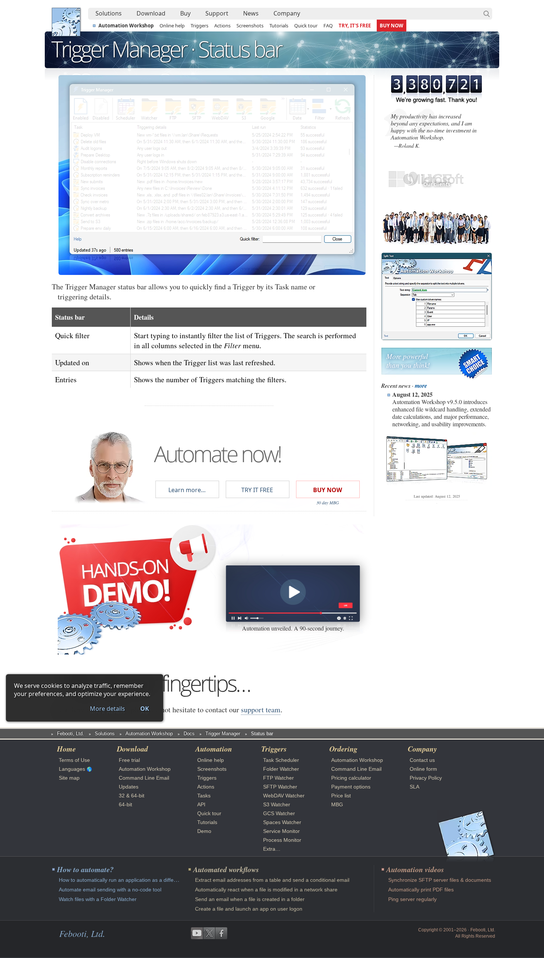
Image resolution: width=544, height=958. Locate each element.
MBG (337, 804)
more (421, 385)
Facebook (221, 933)
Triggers (199, 25)
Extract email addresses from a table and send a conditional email (272, 880)
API (201, 804)
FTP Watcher (278, 778)
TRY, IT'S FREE (355, 25)
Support (216, 13)
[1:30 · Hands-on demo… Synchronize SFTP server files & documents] (293, 593)
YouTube (197, 933)
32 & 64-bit (131, 796)
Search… (486, 13)
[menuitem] (108, 14)
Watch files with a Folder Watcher (98, 899)
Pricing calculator (351, 778)
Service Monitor (281, 831)
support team (261, 710)
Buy (185, 13)
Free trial (129, 760)
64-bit (125, 804)
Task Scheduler (281, 760)
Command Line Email (144, 778)
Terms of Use (74, 760)
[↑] (212, 101)
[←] (113, 175)
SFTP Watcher (280, 787)
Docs (189, 733)
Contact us (422, 760)
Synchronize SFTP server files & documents (439, 880)
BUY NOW (391, 25)
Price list (341, 796)
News (251, 13)
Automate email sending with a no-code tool (110, 890)
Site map (69, 778)
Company (286, 13)
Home (66, 748)
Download (151, 13)
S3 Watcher (276, 804)
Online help (172, 25)
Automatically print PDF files (421, 890)
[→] (310, 175)
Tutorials (278, 25)
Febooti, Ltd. (66, 22)
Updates (128, 787)
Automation (213, 748)
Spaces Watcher (282, 822)
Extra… (272, 849)
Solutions (108, 13)
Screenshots (249, 25)
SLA (414, 787)
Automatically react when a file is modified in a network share (266, 890)
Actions (222, 25)
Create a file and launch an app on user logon (248, 909)
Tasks (204, 796)
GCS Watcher (279, 813)
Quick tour (306, 25)
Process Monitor (282, 840)
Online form (423, 769)
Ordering (343, 748)
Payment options (350, 787)
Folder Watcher (281, 769)
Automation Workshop (126, 25)
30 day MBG (327, 502)
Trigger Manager (222, 733)
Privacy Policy (426, 778)
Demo (204, 831)
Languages (72, 769)
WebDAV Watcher (284, 796)
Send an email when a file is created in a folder (250, 899)
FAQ (328, 25)
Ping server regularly (412, 899)
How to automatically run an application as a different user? (128, 880)
